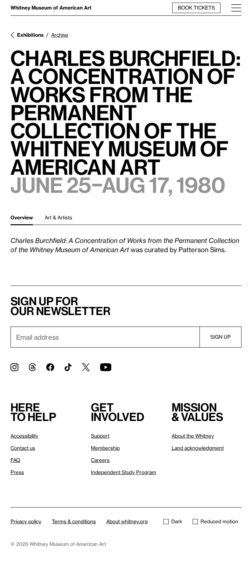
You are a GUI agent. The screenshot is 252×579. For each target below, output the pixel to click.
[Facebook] (50, 367)
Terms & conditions (74, 521)
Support (100, 436)
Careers (100, 460)
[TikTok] (68, 367)
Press (17, 472)
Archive (59, 35)
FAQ (15, 460)
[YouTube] (105, 367)
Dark (176, 521)
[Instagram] (14, 367)
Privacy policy (25, 521)
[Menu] (236, 7)
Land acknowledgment (198, 448)
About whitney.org (127, 521)
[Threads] (32, 367)
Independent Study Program (123, 472)
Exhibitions (30, 35)
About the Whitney (193, 436)
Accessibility (24, 436)
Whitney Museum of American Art (51, 7)
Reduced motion (219, 521)
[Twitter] (86, 367)
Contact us (22, 448)
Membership (105, 448)
